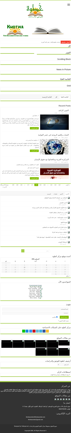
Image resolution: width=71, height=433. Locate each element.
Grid (69, 86)
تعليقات (55, 194)
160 (51, 185)
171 (32, 185)
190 (17, 185)
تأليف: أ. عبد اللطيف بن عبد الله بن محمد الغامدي (28, 164)
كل (69, 46)
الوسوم (49, 194)
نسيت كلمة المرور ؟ (63, 321)
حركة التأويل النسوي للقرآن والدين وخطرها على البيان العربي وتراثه (49, 207)
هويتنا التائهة (64, 222)
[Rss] (47, 331)
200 (13, 185)
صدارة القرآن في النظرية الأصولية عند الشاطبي (54, 227)
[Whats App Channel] (23, 331)
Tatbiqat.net (25, 426)
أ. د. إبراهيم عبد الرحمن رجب (32, 140)
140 (59, 185)
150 (55, 185)
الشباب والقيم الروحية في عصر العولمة (53, 135)
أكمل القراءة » (34, 128)
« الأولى (68, 185)
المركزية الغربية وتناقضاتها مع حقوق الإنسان (51, 159)
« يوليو (68, 276)
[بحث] (22, 250)
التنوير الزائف (63, 110)
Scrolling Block (64, 59)
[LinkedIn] (37, 331)
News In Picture (63, 69)
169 (40, 185)
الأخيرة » (4, 187)
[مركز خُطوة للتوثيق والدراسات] (35, 10)
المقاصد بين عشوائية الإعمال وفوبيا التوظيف (55, 197)
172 (28, 185)
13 (24, 267)
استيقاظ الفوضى (62, 242)
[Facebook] (44, 331)
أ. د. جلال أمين (35, 115)
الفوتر (68, 52)
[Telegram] (27, 331)
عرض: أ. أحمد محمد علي (33, 167)
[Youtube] (34, 331)
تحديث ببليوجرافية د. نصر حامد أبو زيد (50, 42)
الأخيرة (67, 194)
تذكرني (54, 317)
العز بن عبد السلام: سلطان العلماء (58, 212)
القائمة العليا (65, 79)
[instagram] (30, 331)
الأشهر (61, 194)
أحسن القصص (63, 202)
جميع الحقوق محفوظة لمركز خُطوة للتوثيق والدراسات (43, 426)
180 (21, 185)
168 (44, 185)
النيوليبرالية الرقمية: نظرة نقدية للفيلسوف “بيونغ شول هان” (52, 237)
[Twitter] (40, 331)
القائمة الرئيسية (47, 97)
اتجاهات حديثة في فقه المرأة (59, 232)
